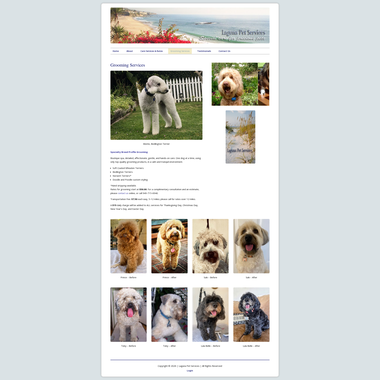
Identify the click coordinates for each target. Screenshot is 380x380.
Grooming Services (180, 51)
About (129, 51)
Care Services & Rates (152, 51)
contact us (123, 193)
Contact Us (224, 51)
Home (116, 51)
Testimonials (204, 51)
